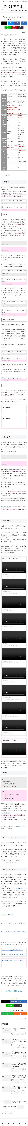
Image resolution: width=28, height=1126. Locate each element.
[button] (20, 27)
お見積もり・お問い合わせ (14, 991)
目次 (7, 175)
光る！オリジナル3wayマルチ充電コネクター (14, 931)
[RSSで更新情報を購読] (20, 1013)
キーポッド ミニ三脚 (7, 914)
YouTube (7, 944)
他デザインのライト (16, 826)
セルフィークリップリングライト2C (12, 950)
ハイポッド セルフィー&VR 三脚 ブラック (13, 923)
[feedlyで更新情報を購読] (7, 1013)
